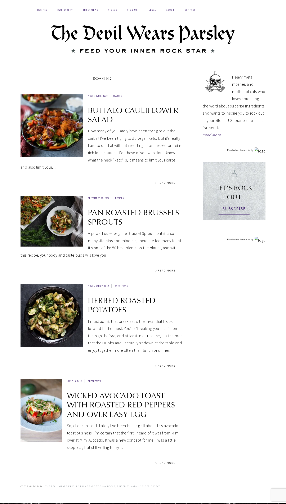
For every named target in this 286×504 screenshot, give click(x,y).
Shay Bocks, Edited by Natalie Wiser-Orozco (130, 486)
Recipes (117, 95)
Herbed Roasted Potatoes (122, 305)
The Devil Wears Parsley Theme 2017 (70, 486)
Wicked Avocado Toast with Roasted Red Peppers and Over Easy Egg (121, 405)
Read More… (214, 134)
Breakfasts (121, 286)
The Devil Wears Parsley (143, 39)
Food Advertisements (238, 150)
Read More (166, 183)
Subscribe (234, 208)
